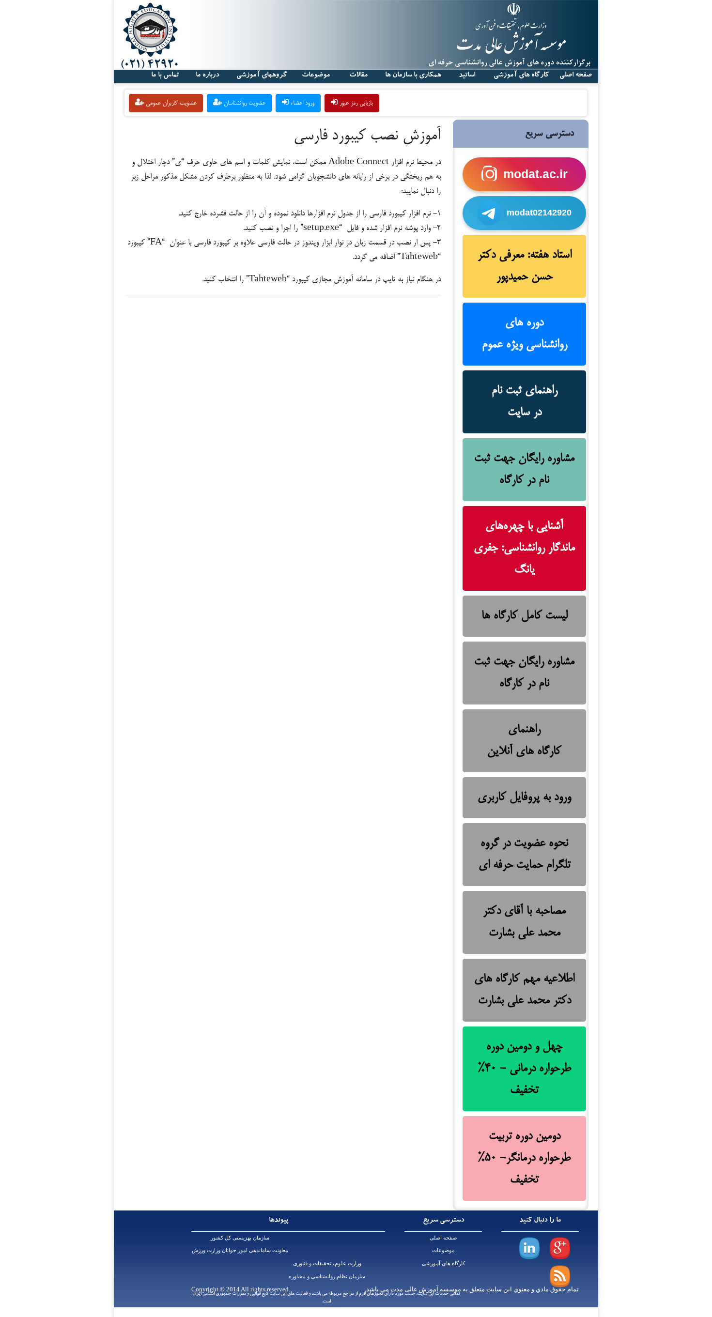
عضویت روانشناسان (243, 103)
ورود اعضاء (301, 103)
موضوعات (443, 1250)
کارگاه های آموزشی (521, 75)
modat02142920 (539, 212)
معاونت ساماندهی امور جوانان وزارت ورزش (240, 1250)
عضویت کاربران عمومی (170, 103)
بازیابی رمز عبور (355, 103)
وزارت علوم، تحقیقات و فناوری (327, 1263)
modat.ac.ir (535, 174)
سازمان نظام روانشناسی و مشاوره (327, 1276)
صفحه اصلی (443, 1237)
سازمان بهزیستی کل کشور (240, 1237)
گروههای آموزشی (261, 75)
